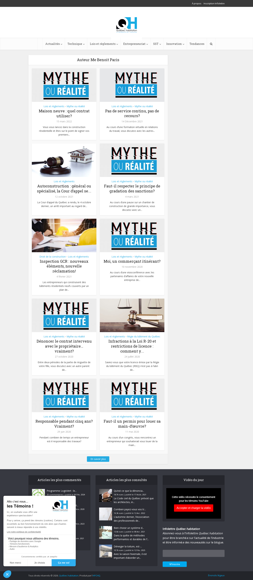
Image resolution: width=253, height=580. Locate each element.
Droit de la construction (52, 256)
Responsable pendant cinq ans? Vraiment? (64, 424)
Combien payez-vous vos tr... (130, 509)
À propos (196, 3)
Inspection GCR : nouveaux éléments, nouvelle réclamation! (64, 266)
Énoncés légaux (216, 575)
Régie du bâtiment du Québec (143, 336)
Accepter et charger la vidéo (194, 507)
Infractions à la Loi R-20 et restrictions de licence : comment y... (132, 346)
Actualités (52, 44)
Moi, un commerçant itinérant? (132, 261)
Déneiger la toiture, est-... (128, 546)
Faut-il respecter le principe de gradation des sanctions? (132, 188)
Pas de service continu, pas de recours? (132, 113)
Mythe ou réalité (76, 106)
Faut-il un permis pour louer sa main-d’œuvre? (132, 424)
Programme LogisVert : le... (62, 490)
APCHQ (96, 575)
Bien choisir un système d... (129, 527)
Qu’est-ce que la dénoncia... (129, 490)
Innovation (174, 44)
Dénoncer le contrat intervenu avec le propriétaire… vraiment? (64, 346)
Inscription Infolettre (214, 3)
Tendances (196, 44)
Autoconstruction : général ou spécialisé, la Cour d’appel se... (64, 188)
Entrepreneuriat (134, 44)
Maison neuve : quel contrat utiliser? (64, 113)
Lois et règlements (102, 44)
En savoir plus (98, 459)
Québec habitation (68, 575)
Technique (74, 44)
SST (156, 44)
